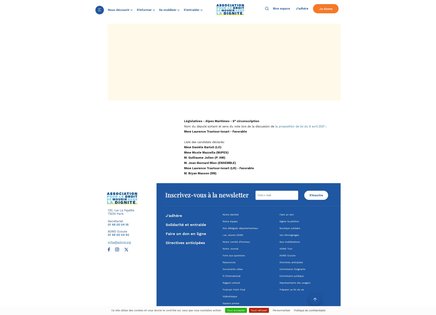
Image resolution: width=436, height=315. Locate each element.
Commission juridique (291, 276)
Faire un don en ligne (186, 234)
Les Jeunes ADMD (233, 235)
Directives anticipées (185, 243)
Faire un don (286, 214)
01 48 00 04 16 (118, 224)
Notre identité (231, 214)
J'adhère (174, 216)
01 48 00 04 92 (118, 235)
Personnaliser (282, 310)
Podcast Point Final (234, 289)
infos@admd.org (119, 242)
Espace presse (231, 303)
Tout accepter (236, 310)
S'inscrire (316, 195)
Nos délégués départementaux (240, 228)
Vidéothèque (230, 296)
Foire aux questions (234, 255)
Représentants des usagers (294, 282)
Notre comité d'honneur (236, 241)
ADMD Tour (285, 248)
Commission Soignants (292, 269)
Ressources (229, 262)
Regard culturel (231, 282)
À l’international (231, 276)
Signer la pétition (289, 221)
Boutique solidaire (289, 228)
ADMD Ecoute (287, 255)
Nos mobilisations (289, 241)
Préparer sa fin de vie (291, 289)
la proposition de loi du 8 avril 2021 (300, 126)
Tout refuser (259, 310)
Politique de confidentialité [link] (309, 310)
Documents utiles (233, 269)
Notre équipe (230, 221)
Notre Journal (230, 248)
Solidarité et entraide (186, 225)
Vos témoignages (289, 235)
